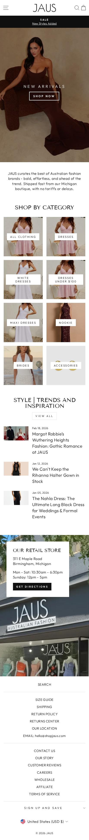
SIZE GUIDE (44, 700)
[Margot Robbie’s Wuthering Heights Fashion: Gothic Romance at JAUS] (16, 433)
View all (44, 416)
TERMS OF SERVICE (44, 794)
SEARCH (44, 684)
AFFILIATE (44, 787)
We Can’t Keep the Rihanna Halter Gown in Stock (55, 475)
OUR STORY (44, 758)
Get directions (32, 586)
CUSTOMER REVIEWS (44, 765)
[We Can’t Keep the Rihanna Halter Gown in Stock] (16, 469)
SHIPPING (44, 707)
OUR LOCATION (44, 728)
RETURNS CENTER (44, 721)
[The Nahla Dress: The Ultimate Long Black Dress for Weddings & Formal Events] (16, 498)
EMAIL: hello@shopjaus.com (44, 736)
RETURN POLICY (44, 714)
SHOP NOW (44, 96)
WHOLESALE (44, 780)
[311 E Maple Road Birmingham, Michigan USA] (44, 605)
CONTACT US (44, 751)
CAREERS (44, 772)
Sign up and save (43, 808)
